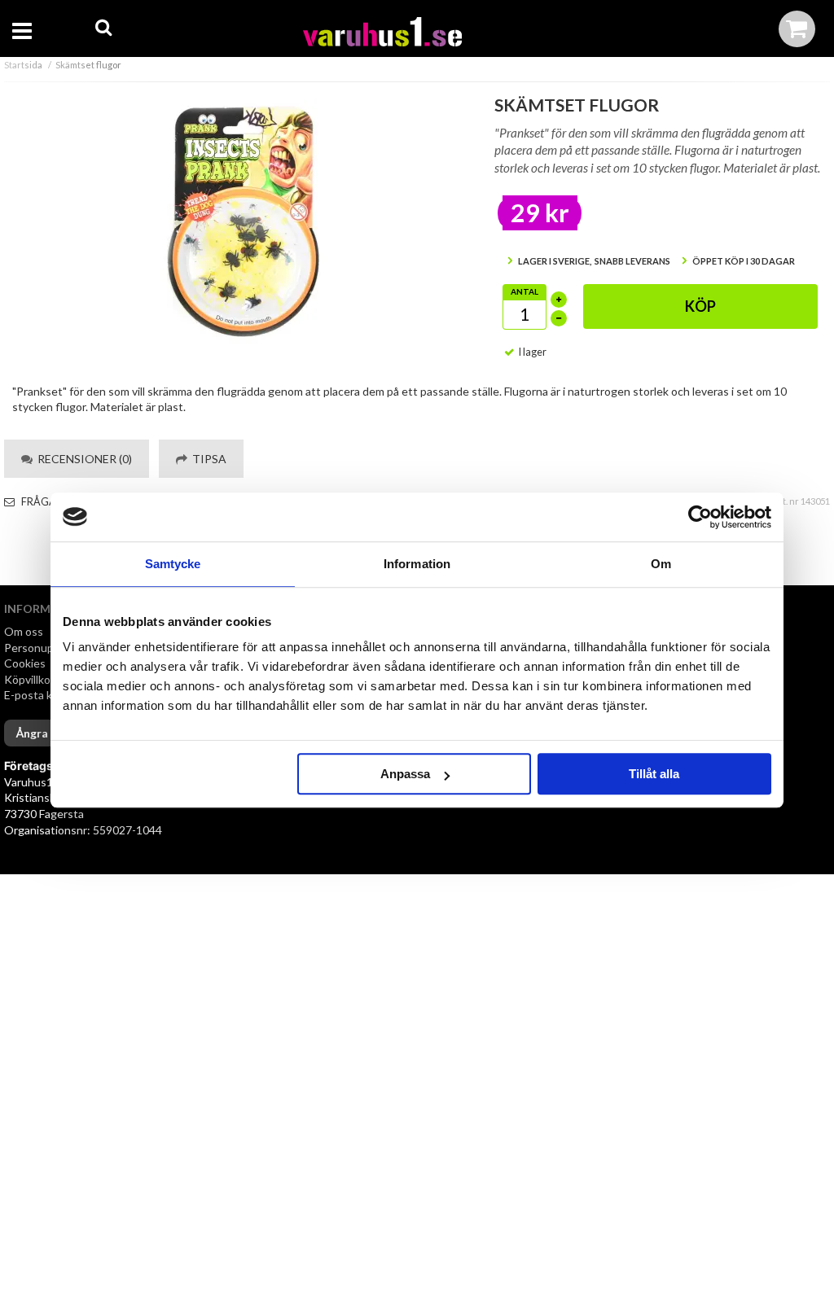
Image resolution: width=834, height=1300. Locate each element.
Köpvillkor (29, 679)
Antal (524, 291)
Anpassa (405, 774)
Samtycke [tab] (173, 564)
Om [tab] (661, 564)
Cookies (25, 663)
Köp (700, 306)
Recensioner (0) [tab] (82, 459)
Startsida (23, 64)
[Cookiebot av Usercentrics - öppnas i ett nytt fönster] (700, 517)
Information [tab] (417, 564)
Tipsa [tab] (206, 459)
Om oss (23, 631)
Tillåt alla (654, 774)
